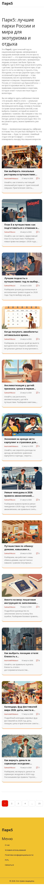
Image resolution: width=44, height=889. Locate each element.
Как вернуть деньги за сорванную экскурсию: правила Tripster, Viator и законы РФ (19, 762)
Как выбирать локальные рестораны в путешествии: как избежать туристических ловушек (21, 173)
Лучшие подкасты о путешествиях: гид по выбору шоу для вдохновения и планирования (21, 280)
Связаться (9, 865)
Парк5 (7, 3)
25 (39, 803)
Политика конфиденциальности (19, 855)
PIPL (7, 860)
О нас (7, 845)
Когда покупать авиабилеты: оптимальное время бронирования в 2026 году (21, 333)
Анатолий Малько (11, 178)
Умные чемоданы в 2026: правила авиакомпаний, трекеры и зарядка (18, 494)
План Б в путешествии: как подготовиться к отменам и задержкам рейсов (20, 226)
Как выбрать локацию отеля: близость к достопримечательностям (21, 655)
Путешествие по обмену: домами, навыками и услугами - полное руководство (18, 548)
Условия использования (15, 850)
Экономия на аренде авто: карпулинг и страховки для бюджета (20, 440)
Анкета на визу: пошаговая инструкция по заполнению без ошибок (20, 601)
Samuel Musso (9, 232)
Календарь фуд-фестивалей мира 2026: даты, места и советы (20, 708)
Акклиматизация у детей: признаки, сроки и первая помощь (19, 387)
